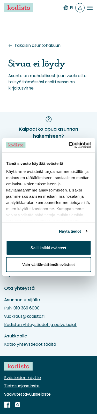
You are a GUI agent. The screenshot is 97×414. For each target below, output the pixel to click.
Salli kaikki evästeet (48, 247)
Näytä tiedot (70, 231)
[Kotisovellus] (80, 7)
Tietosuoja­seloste (22, 386)
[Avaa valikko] (90, 8)
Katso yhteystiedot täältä (30, 344)
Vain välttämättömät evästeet (48, 264)
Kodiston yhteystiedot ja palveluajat (40, 325)
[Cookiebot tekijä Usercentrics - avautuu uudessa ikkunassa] (69, 145)
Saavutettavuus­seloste (27, 394)
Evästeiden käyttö (22, 378)
